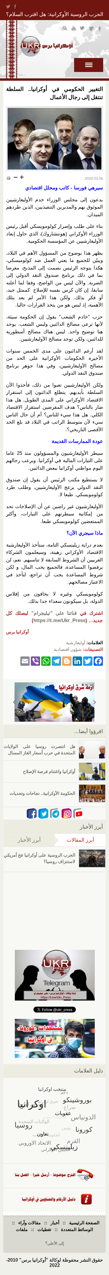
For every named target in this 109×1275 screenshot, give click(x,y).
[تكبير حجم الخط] (21, 177)
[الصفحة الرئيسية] (46, 46)
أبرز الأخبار (29, 840)
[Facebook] (98, 661)
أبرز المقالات (74, 840)
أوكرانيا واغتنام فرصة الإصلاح (49, 771)
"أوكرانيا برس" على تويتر (83, 29)
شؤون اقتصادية (68, 649)
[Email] (25, 661)
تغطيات (44, 1229)
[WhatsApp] (46, 661)
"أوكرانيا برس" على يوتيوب (74, 29)
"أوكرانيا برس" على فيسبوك (100, 29)
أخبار (55, 1222)
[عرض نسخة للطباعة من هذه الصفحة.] (8, 178)
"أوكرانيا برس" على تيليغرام (91, 29)
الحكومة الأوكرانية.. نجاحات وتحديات (42, 793)
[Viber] (35, 661)
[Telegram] (56, 661)
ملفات (22, 1229)
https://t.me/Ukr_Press (59, 620)
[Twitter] (87, 661)
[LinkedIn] (77, 661)
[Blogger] (67, 661)
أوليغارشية (75, 642)
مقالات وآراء (29, 1222)
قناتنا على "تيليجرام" (54, 613)
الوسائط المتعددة (77, 1229)
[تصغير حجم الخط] (16, 177)
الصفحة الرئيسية (84, 1222)
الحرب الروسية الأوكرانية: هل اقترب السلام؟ (54, 14)
